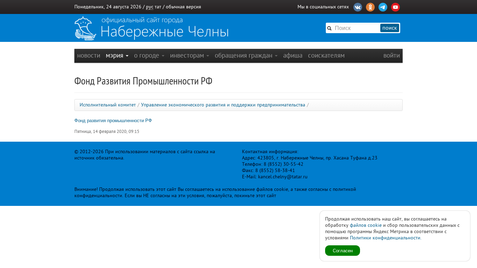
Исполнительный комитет (108, 104)
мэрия (115, 55)
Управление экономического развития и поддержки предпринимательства (223, 104)
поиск (389, 28)
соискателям (326, 55)
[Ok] (370, 6)
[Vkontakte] (357, 6)
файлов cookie (366, 225)
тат (158, 6)
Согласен (343, 250)
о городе (147, 55)
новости (88, 55)
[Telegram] (382, 6)
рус (149, 6)
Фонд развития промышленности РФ (113, 120)
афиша (292, 55)
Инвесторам (188, 55)
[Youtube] (395, 6)
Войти (391, 55)
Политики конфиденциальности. (385, 237)
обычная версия (183, 6)
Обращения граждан (244, 55)
